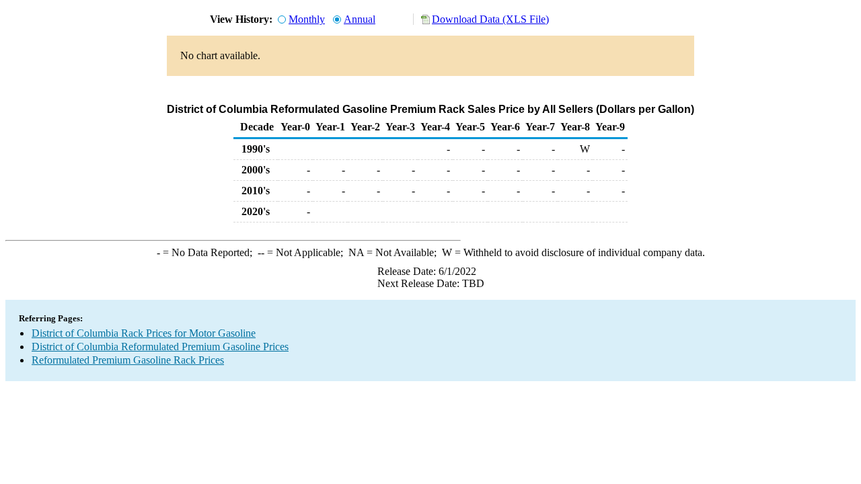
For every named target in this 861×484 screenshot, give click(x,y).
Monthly (307, 19)
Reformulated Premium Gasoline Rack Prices (128, 360)
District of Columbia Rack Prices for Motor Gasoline (144, 333)
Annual (359, 19)
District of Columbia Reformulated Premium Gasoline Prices (160, 346)
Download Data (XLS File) (490, 19)
